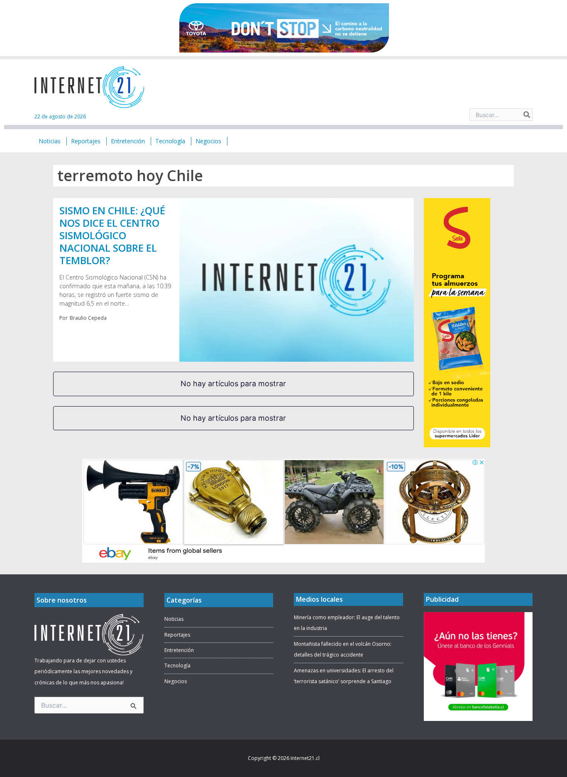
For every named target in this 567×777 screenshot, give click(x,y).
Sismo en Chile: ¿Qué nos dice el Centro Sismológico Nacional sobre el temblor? (112, 235)
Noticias (173, 619)
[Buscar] (527, 114)
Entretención (179, 650)
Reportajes (177, 634)
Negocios (175, 681)
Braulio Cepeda (88, 317)
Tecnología (177, 665)
